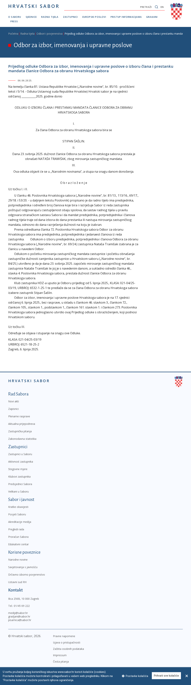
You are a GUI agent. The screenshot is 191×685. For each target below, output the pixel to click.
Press (14, 21)
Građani (152, 17)
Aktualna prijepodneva (21, 424)
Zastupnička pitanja (20, 431)
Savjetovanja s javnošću (22, 567)
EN (162, 7)
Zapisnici (13, 409)
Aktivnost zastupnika (20, 461)
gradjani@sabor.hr (19, 616)
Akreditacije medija (19, 522)
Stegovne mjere (17, 469)
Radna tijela (49, 17)
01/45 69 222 (22, 606)
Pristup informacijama (126, 17)
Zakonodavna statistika (22, 439)
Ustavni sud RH (17, 582)
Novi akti (13, 401)
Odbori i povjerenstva (49, 33)
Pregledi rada (16, 529)
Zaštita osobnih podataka (68, 649)
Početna (13, 33)
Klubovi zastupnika (19, 476)
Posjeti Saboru (17, 514)
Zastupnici (70, 17)
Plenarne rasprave (19, 416)
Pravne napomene (64, 636)
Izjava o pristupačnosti (66, 642)
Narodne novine (18, 559)
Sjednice (31, 17)
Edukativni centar (18, 544)
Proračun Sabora (18, 537)
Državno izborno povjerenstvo (26, 574)
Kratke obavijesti (18, 507)
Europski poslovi (94, 17)
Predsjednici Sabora (20, 484)
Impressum (60, 655)
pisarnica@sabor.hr (19, 620)
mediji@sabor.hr (18, 613)
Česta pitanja (61, 661)
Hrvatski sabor (34, 6)
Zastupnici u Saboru (20, 454)
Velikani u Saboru (18, 491)
